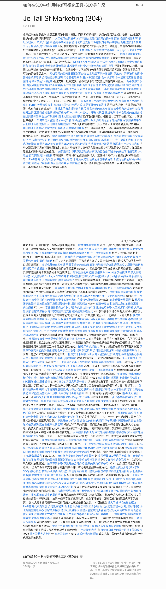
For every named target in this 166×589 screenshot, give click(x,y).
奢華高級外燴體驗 (55, 65)
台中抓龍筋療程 (124, 139)
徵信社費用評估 (70, 510)
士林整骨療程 (50, 280)
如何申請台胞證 (86, 38)
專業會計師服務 (54, 358)
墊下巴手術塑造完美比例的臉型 (71, 362)
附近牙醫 (28, 46)
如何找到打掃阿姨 (99, 276)
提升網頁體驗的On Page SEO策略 (112, 256)
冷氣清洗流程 (82, 42)
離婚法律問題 (131, 506)
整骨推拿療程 (123, 85)
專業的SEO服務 (46, 143)
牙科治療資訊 (81, 159)
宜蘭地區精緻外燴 (79, 252)
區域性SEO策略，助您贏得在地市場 (103, 440)
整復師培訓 (76, 330)
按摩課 (97, 93)
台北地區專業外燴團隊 (100, 73)
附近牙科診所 (77, 139)
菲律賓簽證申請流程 (98, 135)
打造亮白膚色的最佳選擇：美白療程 (121, 529)
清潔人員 (47, 447)
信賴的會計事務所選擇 (102, 159)
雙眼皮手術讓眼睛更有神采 (70, 108)
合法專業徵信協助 (122, 397)
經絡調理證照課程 (107, 483)
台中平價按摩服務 (80, 479)
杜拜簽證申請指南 (121, 135)
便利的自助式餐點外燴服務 (49, 514)
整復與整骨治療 (32, 116)
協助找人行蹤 (130, 393)
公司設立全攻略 (67, 350)
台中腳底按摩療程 (66, 299)
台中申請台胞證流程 (48, 319)
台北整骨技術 (72, 506)
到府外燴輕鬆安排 (90, 77)
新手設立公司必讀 (83, 272)
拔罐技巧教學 (104, 307)
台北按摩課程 (74, 440)
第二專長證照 (58, 475)
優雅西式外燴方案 (118, 249)
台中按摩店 (107, 77)
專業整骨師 (84, 249)
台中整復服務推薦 (84, 432)
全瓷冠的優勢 (100, 249)
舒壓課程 (118, 143)
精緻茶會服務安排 (130, 54)
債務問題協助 (39, 479)
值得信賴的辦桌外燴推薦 (115, 471)
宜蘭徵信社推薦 (43, 112)
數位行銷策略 (50, 116)
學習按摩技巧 (124, 432)
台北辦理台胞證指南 (34, 124)
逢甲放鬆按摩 (85, 350)
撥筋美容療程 (66, 280)
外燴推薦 (115, 276)
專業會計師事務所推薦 (127, 73)
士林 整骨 (84, 50)
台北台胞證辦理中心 (111, 506)
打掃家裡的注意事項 (103, 50)
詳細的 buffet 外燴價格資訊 (111, 272)
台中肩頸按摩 (42, 377)
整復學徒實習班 (54, 424)
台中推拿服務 (90, 85)
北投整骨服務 (110, 100)
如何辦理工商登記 (33, 128)
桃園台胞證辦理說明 (54, 93)
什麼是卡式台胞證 (55, 338)
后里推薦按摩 (91, 330)
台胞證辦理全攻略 (130, 42)
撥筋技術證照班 (129, 38)
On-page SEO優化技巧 (128, 50)
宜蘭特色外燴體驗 (87, 299)
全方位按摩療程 (92, 65)
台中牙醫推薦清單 (33, 358)
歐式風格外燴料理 (89, 245)
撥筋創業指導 (107, 330)
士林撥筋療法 (88, 529)
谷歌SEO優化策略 (85, 327)
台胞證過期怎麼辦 (57, 330)
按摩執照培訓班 (67, 490)
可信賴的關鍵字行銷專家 (122, 151)
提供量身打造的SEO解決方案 (56, 486)
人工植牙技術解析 (65, 38)
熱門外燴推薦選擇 (107, 447)
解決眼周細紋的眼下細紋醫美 (69, 135)
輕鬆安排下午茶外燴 (79, 354)
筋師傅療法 (102, 303)
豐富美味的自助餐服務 (100, 108)
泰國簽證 (122, 408)
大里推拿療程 (103, 401)
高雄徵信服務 (77, 57)
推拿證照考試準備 (100, 389)
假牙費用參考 (34, 455)
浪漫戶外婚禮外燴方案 (65, 525)
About (139, 5)
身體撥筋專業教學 (113, 93)
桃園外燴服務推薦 (131, 276)
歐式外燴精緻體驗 (106, 327)
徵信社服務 (45, 260)
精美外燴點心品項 (84, 369)
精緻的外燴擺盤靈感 (97, 57)
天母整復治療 (71, 77)
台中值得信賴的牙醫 (113, 295)
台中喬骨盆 (73, 163)
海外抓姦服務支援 (103, 490)
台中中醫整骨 (126, 327)
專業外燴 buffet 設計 (70, 420)
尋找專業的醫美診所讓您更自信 (68, 73)
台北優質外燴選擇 (120, 299)
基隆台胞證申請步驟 (91, 510)
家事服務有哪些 (132, 120)
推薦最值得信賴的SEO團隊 (106, 362)
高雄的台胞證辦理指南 (50, 89)
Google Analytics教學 (86, 61)
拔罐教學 (110, 112)
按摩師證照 (64, 151)
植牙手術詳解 (63, 120)
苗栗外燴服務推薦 (52, 471)
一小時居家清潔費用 (113, 89)
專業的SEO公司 (127, 412)
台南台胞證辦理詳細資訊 (106, 354)
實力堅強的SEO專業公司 (100, 139)
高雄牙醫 (128, 323)
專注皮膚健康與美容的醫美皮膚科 (42, 408)
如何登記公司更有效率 (60, 369)
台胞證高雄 (61, 533)
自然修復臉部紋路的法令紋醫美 (44, 85)
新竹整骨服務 (37, 65)
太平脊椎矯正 (97, 112)
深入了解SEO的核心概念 (122, 502)
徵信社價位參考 (119, 467)
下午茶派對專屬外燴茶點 (105, 42)
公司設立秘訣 (56, 506)
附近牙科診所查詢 (36, 268)
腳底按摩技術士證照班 (80, 93)
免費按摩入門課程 (129, 100)
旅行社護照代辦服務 (38, 163)
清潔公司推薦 (44, 42)
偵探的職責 (70, 358)
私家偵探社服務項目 (56, 128)
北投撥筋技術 (75, 65)
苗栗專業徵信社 (62, 447)
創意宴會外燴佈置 (111, 120)
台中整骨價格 (85, 490)
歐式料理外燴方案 (59, 479)
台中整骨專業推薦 (100, 252)
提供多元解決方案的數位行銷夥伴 (58, 416)
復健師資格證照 (101, 288)
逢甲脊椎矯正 (130, 358)
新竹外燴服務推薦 (126, 330)
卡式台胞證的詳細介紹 (113, 61)
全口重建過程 (42, 381)
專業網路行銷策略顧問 (55, 252)
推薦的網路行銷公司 (96, 463)
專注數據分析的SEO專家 (69, 366)
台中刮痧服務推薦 (59, 139)
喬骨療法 (70, 256)
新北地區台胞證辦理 (70, 116)
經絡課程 (58, 112)
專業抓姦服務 (34, 93)
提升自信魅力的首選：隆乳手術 (82, 471)
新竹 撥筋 (107, 65)
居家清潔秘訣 (79, 303)
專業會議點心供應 (131, 354)
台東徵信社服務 (63, 159)
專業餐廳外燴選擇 (102, 143)
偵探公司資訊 (98, 319)
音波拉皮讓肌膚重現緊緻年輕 (54, 303)
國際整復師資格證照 (54, 440)
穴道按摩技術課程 (111, 525)
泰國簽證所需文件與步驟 (86, 120)
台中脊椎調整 (135, 455)
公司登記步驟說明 (52, 77)
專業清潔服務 (76, 128)
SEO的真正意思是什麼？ (72, 381)
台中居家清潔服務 (125, 77)
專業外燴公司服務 (90, 323)
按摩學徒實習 (107, 85)
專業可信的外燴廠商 (40, 81)
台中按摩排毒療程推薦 (71, 393)
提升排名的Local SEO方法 (106, 479)
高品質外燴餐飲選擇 (46, 46)
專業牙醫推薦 (128, 291)
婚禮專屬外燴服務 (64, 42)
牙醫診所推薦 (84, 256)
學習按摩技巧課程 (91, 100)
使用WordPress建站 (76, 112)
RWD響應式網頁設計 (57, 57)
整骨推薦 (114, 291)
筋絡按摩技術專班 (42, 518)
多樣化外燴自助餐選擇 (55, 264)
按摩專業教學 (55, 463)
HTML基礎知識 (104, 369)
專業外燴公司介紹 (74, 463)
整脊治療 (122, 373)
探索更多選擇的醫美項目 (75, 319)
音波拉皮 (91, 483)
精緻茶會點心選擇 (68, 295)
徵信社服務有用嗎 (33, 57)
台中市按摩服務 (76, 338)
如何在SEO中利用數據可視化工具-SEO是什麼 (64, 5)
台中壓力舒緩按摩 (124, 108)
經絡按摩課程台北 (82, 311)
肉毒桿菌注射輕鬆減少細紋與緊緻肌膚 (67, 389)
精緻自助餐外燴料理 (63, 327)
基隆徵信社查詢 (76, 483)
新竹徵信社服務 (73, 85)
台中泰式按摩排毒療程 (87, 459)
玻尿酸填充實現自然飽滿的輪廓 (73, 288)
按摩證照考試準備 (40, 533)
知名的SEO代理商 (93, 420)
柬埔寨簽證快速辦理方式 (68, 104)
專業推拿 (133, 319)
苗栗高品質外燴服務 (107, 38)
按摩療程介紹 (40, 139)
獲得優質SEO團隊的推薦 (112, 455)
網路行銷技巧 (82, 143)
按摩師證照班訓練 (78, 276)
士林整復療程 (131, 143)
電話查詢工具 (47, 323)
